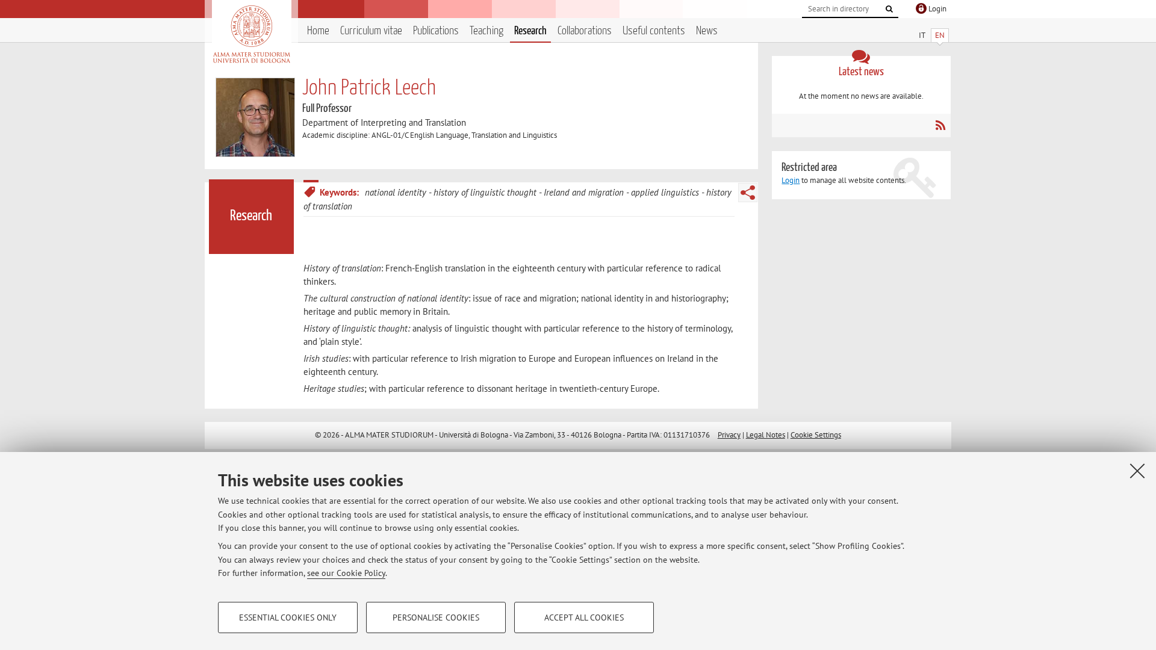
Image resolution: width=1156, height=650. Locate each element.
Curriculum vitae (371, 31)
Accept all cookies (584, 617)
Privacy (729, 435)
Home (318, 31)
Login (791, 180)
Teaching (486, 31)
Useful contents (654, 31)
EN (940, 35)
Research (530, 31)
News (707, 31)
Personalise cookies (436, 617)
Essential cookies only (288, 617)
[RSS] (940, 125)
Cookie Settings (816, 435)
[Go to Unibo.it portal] (251, 34)
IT (922, 35)
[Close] (1137, 470)
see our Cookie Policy (346, 573)
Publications (436, 31)
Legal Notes (765, 435)
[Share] (747, 192)
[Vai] (889, 9)
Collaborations (585, 31)
